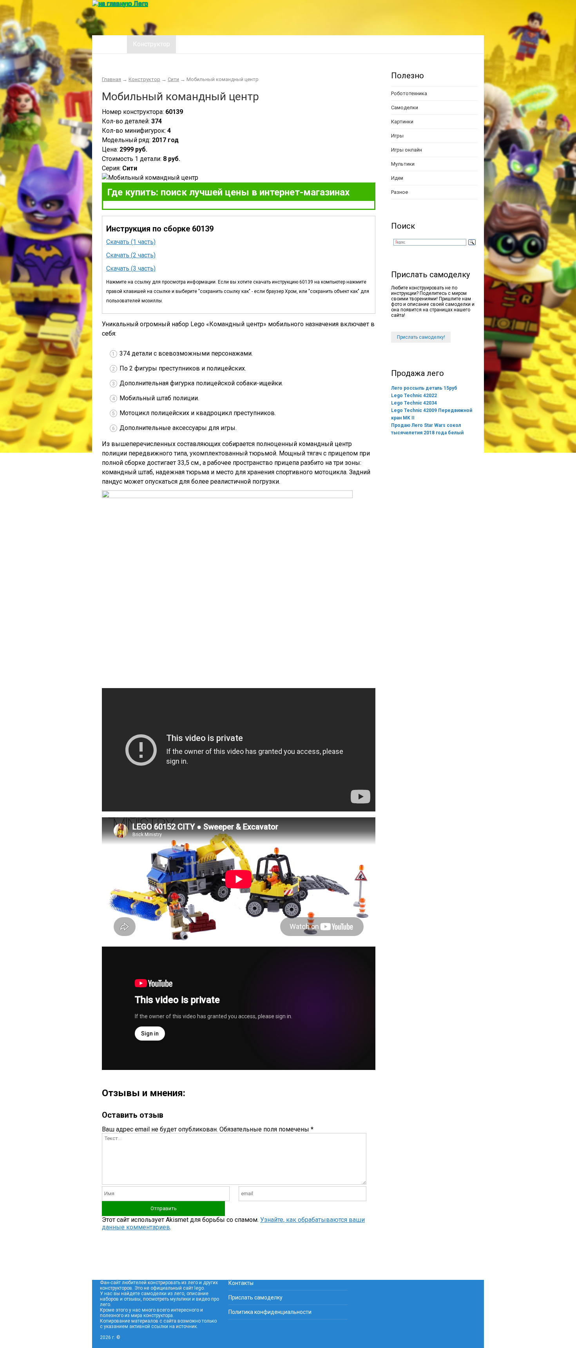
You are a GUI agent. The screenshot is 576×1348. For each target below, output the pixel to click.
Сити (173, 79)
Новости (338, 44)
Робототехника (409, 93)
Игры (397, 136)
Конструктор (151, 44)
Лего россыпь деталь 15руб (424, 388)
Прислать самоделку (255, 1297)
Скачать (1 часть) (131, 242)
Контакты (241, 1283)
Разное (399, 192)
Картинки (402, 122)
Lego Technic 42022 (414, 395)
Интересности (202, 44)
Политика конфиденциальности (270, 1312)
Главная (109, 44)
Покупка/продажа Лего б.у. (274, 44)
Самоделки (404, 107)
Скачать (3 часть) (131, 268)
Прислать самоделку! (421, 337)
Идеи (397, 178)
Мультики (403, 164)
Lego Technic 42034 (414, 403)
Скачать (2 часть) (131, 255)
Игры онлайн (406, 150)
